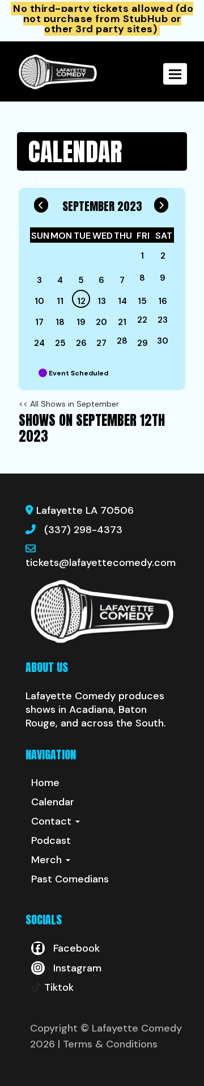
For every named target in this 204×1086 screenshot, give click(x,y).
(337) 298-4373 (83, 529)
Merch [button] (48, 860)
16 (162, 301)
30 (162, 340)
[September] (122, 258)
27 (101, 343)
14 (122, 301)
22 (142, 320)
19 (81, 322)
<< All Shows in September (69, 404)
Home (45, 782)
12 (81, 301)
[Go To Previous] (41, 202)
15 (142, 301)
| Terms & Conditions (108, 1044)
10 (39, 301)
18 (60, 322)
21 (122, 322)
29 (142, 343)
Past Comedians (70, 879)
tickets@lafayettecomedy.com (101, 562)
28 (122, 340)
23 (163, 320)
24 (39, 343)
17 (39, 322)
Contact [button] (52, 821)
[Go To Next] (161, 202)
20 (101, 322)
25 (60, 343)
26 (81, 343)
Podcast (51, 840)
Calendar (52, 802)
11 (60, 301)
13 (101, 301)
